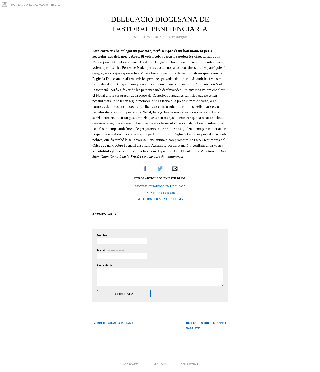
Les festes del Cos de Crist (160, 192)
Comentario (104, 265)
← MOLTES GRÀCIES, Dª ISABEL (113, 323)
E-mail (111, 250)
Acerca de (130, 364)
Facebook (145, 168)
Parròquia (179, 37)
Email (175, 168)
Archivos (160, 364)
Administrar (190, 364)
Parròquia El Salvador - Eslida (36, 4)
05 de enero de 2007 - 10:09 (151, 37)
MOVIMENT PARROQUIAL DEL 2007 (160, 186)
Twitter (160, 168)
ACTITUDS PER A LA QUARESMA (160, 199)
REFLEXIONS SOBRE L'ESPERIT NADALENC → (206, 326)
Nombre (102, 235)
